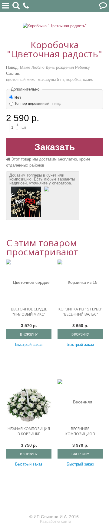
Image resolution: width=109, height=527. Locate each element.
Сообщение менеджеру (103, 6)
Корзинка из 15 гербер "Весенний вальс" (80, 312)
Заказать (55, 147)
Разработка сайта (56, 521)
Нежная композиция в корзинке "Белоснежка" (29, 434)
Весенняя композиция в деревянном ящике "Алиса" (80, 434)
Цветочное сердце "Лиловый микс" (29, 312)
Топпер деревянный (32, 103)
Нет (18, 97)
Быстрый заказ (28, 344)
